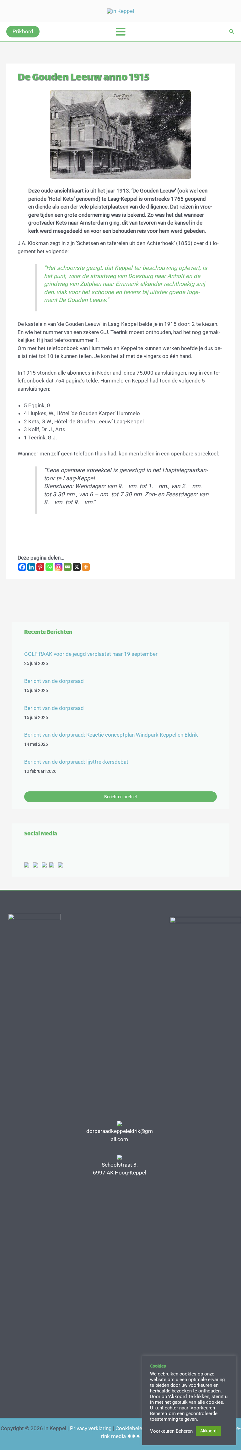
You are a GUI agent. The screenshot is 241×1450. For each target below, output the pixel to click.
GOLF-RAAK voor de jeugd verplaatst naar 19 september (91, 654)
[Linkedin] (31, 567)
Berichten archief (120, 796)
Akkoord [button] (208, 1430)
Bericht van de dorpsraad (54, 681)
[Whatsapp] (49, 567)
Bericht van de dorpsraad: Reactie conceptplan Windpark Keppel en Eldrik (111, 735)
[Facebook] (22, 567)
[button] (23, 31)
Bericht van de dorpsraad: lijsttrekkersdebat (76, 762)
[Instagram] (58, 567)
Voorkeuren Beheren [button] (171, 1431)
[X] (77, 567)
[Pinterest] (40, 567)
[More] (86, 567)
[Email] (68, 567)
